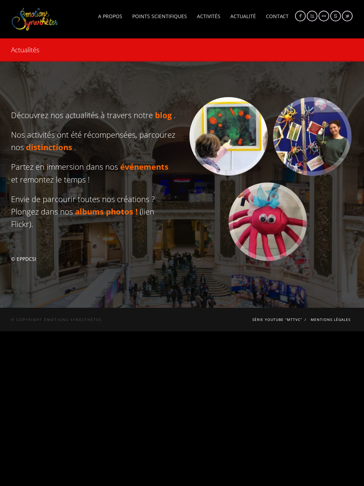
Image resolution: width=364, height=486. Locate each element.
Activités (208, 16)
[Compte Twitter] (347, 16)
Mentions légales (330, 319)
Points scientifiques (159, 16)
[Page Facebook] (300, 16)
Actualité (243, 16)
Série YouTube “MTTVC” (277, 319)
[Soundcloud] (335, 16)
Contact (277, 16)
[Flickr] (323, 16)
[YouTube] (312, 16)
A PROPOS (110, 16)
